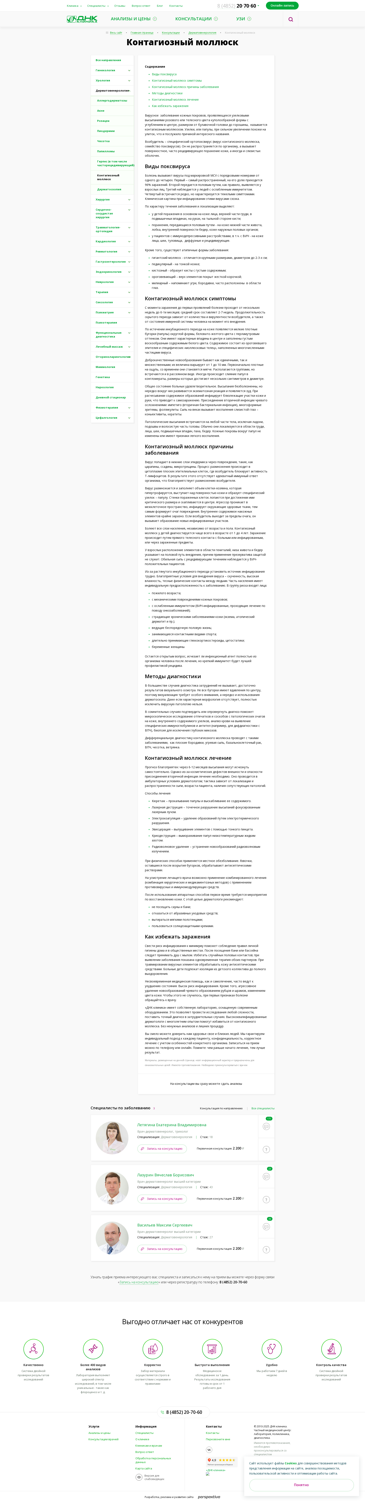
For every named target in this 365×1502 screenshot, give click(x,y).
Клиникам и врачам (148, 1445)
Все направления (108, 60)
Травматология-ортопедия (108, 229)
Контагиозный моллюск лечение (175, 99)
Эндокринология (108, 272)
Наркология (105, 387)
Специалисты (96, 6)
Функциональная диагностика (108, 334)
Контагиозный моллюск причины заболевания (185, 87)
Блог (160, 6)
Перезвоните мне (218, 1439)
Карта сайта (143, 1468)
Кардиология (106, 241)
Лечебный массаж (109, 346)
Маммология (105, 367)
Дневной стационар (111, 397)
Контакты (176, 6)
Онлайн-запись (282, 5)
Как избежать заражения (170, 106)
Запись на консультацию (164, 1149)
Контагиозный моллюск (108, 177)
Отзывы (119, 6)
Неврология (105, 282)
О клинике (142, 1439)
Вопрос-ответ (141, 6)
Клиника (72, 6)
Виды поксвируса (164, 74)
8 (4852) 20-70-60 (233, 1282)
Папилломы (106, 151)
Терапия (102, 292)
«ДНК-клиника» (215, 1470)
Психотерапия (106, 322)
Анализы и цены (99, 1433)
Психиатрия (105, 312)
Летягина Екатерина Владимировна (171, 1124)
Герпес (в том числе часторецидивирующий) (115, 163)
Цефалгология (106, 418)
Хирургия (103, 199)
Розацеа (103, 121)
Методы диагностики (167, 93)
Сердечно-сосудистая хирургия (104, 213)
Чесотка (103, 141)
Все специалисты (263, 1108)
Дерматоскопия (109, 189)
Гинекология (105, 70)
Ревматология (106, 251)
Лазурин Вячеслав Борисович (165, 1174)
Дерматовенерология (202, 32)
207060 (236, 6)
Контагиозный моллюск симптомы (177, 80)
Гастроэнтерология (111, 261)
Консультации (171, 32)
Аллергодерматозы (112, 100)
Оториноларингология (113, 357)
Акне (100, 110)
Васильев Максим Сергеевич (164, 1225)
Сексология (104, 302)
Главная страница (142, 32)
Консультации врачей (103, 1439)
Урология (103, 80)
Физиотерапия (107, 407)
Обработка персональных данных (153, 1460)
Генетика (103, 377)
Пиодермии (106, 131)
